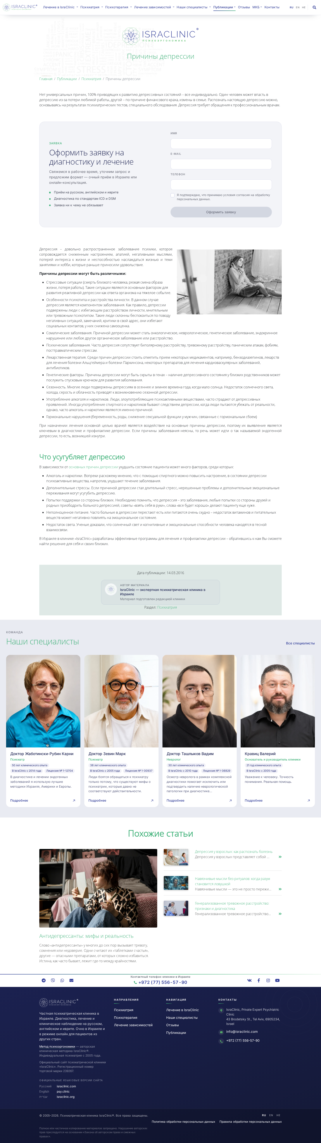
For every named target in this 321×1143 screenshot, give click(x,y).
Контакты (272, 7)
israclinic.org (65, 1096)
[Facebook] (258, 980)
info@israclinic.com (242, 1031)
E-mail (176, 153)
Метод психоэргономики (57, 1046)
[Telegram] (43, 980)
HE (304, 7)
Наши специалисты (182, 1018)
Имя (174, 133)
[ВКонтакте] (249, 980)
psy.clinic (63, 1091)
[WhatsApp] (62, 980)
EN (298, 7)
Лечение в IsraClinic (61, 7)
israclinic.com (66, 1086)
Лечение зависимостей (133, 1025)
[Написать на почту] (71, 980)
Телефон (178, 174)
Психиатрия (91, 78)
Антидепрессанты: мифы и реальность (86, 935)
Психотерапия (125, 1018)
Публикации (67, 78)
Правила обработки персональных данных (250, 1121)
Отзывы (244, 7)
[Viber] (52, 980)
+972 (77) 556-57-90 (243, 1040)
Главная (45, 78)
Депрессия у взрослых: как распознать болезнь (234, 851)
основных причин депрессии (93, 467)
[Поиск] (314, 7)
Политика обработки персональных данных (183, 1121)
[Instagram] (268, 980)
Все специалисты (300, 643)
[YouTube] (277, 980)
